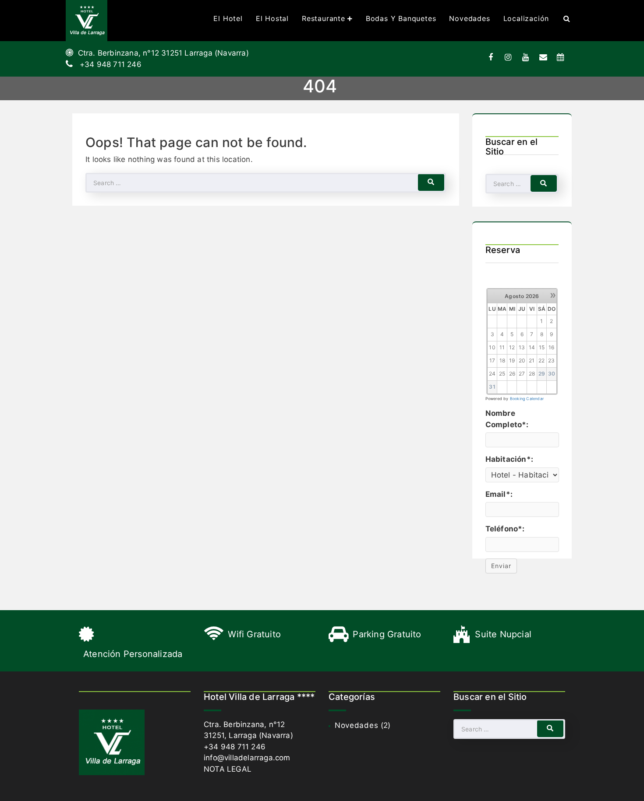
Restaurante (323, 18)
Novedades (469, 18)
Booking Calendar (527, 398)
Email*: (499, 494)
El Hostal (272, 18)
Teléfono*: (505, 528)
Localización (526, 18)
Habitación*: (509, 459)
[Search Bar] (567, 18)
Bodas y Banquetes (401, 18)
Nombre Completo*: (507, 419)
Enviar (501, 565)
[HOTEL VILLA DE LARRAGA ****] (86, 20)
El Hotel (227, 18)
